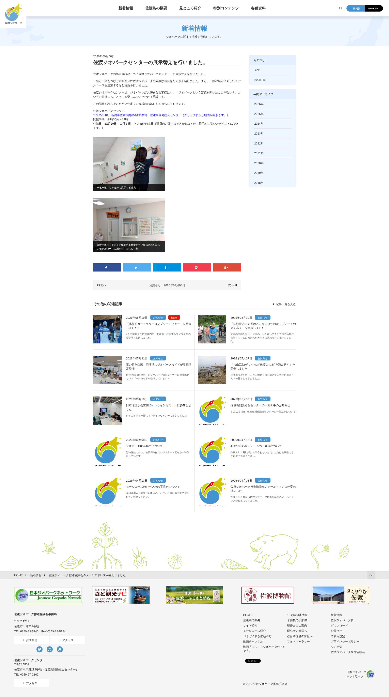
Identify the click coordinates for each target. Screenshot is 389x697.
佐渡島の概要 (251, 620)
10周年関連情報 (297, 615)
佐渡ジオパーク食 (342, 620)
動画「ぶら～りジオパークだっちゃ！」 (264, 648)
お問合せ (31, 640)
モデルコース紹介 (254, 630)
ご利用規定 (338, 636)
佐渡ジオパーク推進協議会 (348, 652)
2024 (257, 123)
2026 (257, 104)
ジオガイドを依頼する (257, 636)
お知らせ (155, 285)
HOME (247, 615)
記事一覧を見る (285, 304)
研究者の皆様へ (297, 630)
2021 (257, 153)
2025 (257, 113)
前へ (103, 285)
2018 (257, 182)
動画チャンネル (253, 641)
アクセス (68, 640)
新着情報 (336, 615)
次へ (231, 285)
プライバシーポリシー (345, 641)
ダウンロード (339, 625)
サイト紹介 (250, 625)
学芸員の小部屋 (297, 620)
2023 (257, 133)
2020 (257, 163)
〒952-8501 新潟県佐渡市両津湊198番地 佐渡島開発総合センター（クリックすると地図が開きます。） (161, 115)
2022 (257, 143)
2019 (257, 172)
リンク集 (336, 646)
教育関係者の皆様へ (300, 636)
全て (257, 70)
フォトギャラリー (298, 641)
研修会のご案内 (297, 625)
